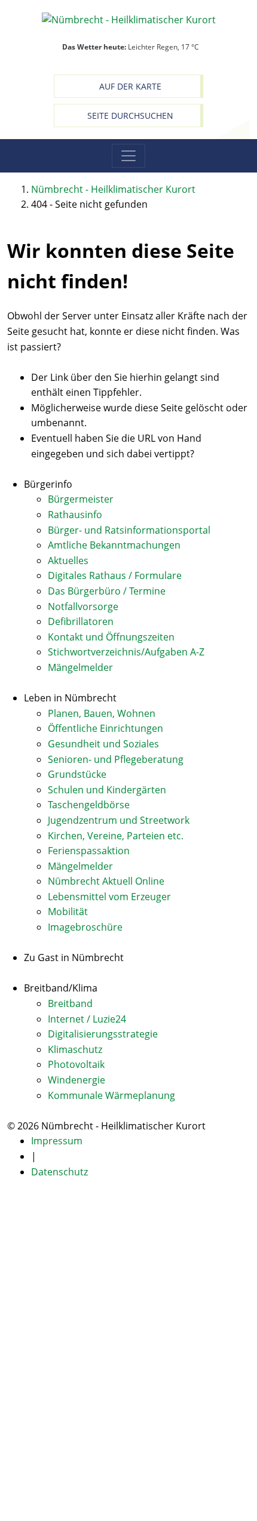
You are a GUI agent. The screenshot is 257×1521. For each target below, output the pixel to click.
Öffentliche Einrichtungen (105, 728)
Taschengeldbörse (89, 804)
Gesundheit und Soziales (103, 743)
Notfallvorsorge (83, 606)
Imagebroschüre (85, 927)
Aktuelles (68, 560)
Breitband (70, 1003)
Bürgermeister (81, 499)
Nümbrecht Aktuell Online (106, 881)
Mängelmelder (80, 667)
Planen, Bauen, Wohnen (101, 713)
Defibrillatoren (81, 621)
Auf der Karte (130, 86)
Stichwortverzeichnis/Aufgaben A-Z (126, 651)
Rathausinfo (75, 514)
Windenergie (76, 1079)
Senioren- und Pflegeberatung (115, 759)
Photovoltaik (76, 1064)
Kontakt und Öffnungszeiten (111, 637)
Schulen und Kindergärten (107, 789)
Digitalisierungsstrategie (103, 1033)
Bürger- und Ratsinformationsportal (129, 530)
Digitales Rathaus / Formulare (115, 575)
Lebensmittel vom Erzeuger (109, 896)
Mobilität (68, 911)
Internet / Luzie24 (87, 1019)
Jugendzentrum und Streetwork (118, 820)
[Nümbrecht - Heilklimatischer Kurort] (129, 19)
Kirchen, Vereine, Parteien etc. (115, 835)
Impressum (56, 1140)
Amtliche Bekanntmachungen (114, 545)
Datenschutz (59, 1171)
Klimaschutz (75, 1049)
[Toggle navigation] (128, 156)
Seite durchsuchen (130, 115)
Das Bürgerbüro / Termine (107, 591)
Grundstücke (77, 774)
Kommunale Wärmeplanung (111, 1095)
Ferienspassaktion (89, 850)
